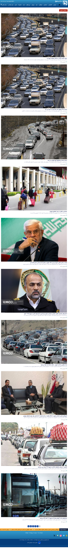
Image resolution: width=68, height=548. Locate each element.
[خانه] (59, 4)
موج (39, 540)
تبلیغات (27, 533)
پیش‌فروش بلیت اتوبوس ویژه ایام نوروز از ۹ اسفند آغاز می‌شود (53, 518)
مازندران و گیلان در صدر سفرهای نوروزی (58, 211)
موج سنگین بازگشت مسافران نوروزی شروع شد (57, 58)
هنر (37, 5)
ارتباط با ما (40, 533)
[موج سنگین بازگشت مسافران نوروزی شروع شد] (34, 35)
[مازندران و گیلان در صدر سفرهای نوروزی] (34, 188)
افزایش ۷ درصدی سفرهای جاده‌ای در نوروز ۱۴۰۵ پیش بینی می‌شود (52, 467)
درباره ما (35, 533)
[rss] (66, 535)
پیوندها (31, 533)
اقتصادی (50, 5)
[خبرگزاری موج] (65, 2)
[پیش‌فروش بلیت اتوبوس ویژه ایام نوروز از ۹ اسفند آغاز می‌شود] (34, 495)
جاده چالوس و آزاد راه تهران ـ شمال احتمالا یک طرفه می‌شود (54, 365)
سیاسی (55, 5)
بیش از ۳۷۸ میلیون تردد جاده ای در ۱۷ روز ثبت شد (56, 109)
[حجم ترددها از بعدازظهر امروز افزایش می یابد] (34, 137)
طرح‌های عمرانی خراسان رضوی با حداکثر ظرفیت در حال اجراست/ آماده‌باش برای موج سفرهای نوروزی (45, 416)
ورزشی (33, 5)
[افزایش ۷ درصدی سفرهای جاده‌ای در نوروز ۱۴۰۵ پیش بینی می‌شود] (34, 444)
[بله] (57, 535)
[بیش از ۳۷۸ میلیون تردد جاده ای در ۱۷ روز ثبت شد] (34, 86)
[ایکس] (54, 536)
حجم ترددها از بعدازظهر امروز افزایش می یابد (57, 160)
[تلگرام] (64, 536)
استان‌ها (20, 5)
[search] (1, 4)
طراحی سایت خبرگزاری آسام (32, 542)
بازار (24, 5)
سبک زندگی (4, 5)
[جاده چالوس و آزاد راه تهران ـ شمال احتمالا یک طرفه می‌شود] (34, 342)
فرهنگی (40, 5)
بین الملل (28, 5)
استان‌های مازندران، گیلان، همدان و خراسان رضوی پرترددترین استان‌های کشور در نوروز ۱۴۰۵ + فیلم (45, 313)
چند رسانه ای (10, 5)
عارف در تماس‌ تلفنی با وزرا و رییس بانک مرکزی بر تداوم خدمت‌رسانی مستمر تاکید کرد (48, 262)
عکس (16, 5)
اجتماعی (45, 5)
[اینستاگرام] (61, 536)
